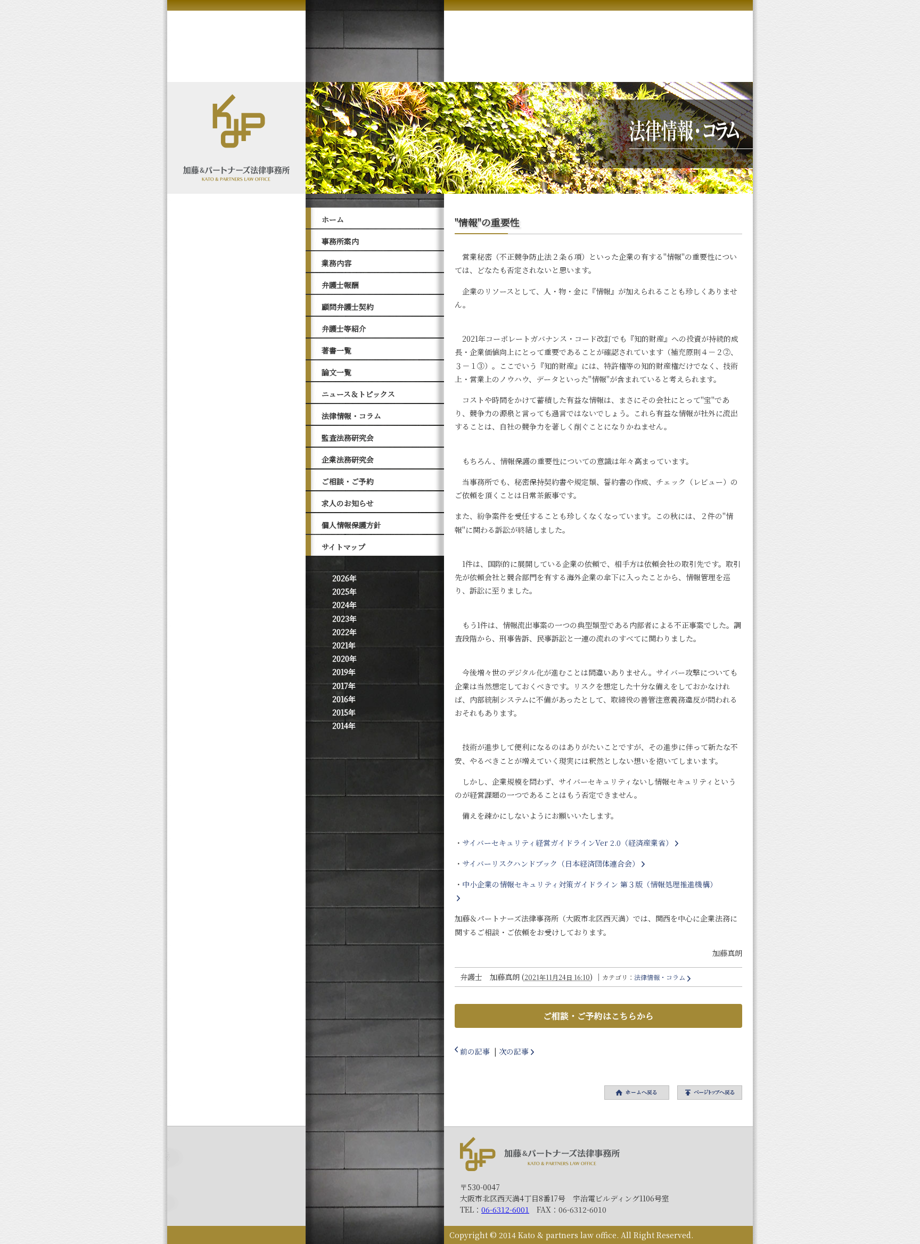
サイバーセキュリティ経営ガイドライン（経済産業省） (567, 842)
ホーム (333, 219)
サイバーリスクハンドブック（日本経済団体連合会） (550, 863)
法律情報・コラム (351, 415)
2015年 (344, 712)
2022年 (344, 632)
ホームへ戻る (636, 1092)
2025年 (344, 591)
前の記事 (475, 1051)
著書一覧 (336, 350)
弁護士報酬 (340, 284)
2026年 (344, 578)
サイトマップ (343, 546)
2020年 (344, 658)
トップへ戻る (709, 1092)
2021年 (344, 645)
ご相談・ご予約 (348, 481)
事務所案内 (340, 241)
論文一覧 (336, 372)
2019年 (344, 671)
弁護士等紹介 (344, 328)
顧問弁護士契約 (348, 306)
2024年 (344, 604)
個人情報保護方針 (351, 525)
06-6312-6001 (505, 1209)
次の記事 (514, 1051)
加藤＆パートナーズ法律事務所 (540, 1153)
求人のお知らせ (348, 503)
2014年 (344, 725)
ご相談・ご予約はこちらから (598, 1016)
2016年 (344, 699)
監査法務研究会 (348, 437)
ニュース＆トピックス (358, 394)
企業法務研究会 (348, 459)
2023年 (344, 618)
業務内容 (336, 263)
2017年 (344, 685)
